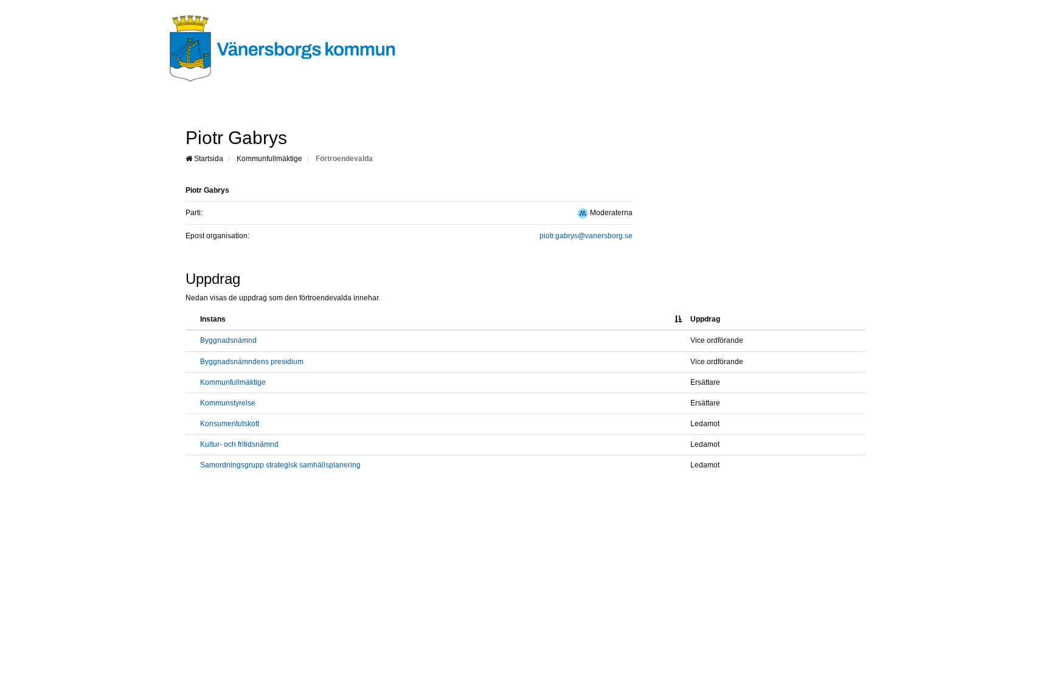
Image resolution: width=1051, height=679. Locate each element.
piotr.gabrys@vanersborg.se (586, 236)
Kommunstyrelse (227, 403)
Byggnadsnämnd (228, 340)
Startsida (207, 158)
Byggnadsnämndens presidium (252, 361)
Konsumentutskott (229, 423)
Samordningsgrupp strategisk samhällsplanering (280, 465)
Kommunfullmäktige (269, 158)
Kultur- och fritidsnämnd (239, 444)
